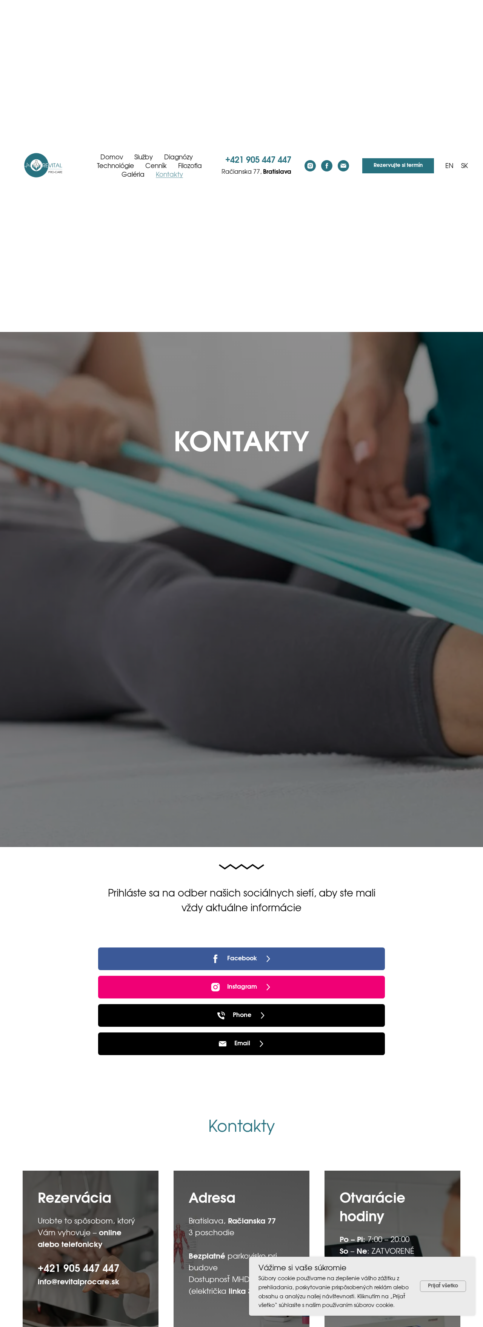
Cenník (156, 166)
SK (464, 166)
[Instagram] (310, 165)
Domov (111, 157)
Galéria (133, 174)
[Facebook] (326, 165)
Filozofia (190, 166)
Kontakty (169, 174)
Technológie (115, 166)
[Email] (343, 165)
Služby (143, 157)
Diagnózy (178, 157)
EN (449, 166)
